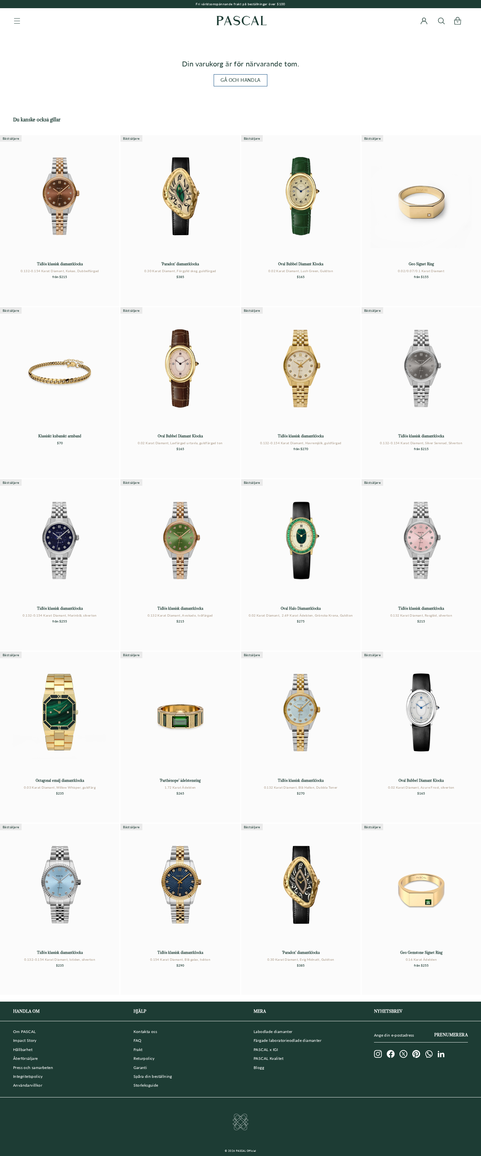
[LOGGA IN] (424, 20)
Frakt (138, 1049)
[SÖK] (441, 20)
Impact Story (25, 1040)
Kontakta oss (145, 1031)
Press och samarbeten (33, 1067)
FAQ (138, 1040)
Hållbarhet (22, 1049)
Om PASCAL (24, 1031)
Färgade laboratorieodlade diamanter (287, 1040)
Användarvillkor (27, 1085)
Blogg (259, 1067)
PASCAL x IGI (266, 1049)
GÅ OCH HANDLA (240, 80)
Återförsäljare (25, 1058)
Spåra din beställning (153, 1076)
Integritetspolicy (28, 1076)
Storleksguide (146, 1085)
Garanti (140, 1067)
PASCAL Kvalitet (268, 1058)
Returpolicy (144, 1058)
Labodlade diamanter (273, 1031)
